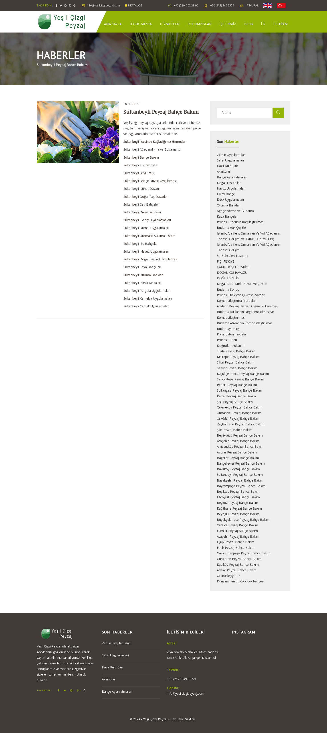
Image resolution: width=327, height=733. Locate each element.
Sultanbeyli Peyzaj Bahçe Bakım (240, 474)
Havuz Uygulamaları (231, 188)
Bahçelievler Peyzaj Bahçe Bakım (241, 463)
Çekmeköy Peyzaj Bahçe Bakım (239, 407)
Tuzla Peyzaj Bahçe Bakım (236, 351)
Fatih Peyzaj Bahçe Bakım (235, 547)
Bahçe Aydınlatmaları (232, 177)
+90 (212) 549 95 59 (181, 679)
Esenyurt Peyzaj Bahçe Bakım (238, 497)
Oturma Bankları (228, 205)
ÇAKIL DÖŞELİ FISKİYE (233, 267)
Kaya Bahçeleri (227, 216)
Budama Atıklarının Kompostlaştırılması (245, 323)
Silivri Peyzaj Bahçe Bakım (235, 362)
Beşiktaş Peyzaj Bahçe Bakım (238, 491)
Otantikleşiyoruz (228, 576)
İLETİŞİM (280, 24)
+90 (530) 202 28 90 (186, 5)
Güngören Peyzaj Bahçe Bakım (239, 559)
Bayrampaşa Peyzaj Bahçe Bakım (241, 486)
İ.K (263, 24)
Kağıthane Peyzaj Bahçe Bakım (239, 508)
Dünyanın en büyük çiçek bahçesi (240, 581)
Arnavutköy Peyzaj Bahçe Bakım (240, 446)
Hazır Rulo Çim (227, 166)
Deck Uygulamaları (230, 199)
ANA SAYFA (112, 24)
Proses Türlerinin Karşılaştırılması (240, 222)
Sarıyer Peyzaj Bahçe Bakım (237, 368)
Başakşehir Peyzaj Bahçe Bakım (240, 480)
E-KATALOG (134, 5)
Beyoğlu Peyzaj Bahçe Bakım (238, 514)
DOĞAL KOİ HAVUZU (232, 272)
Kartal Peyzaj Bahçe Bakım (236, 396)
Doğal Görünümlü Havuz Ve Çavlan (242, 284)
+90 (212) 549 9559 (222, 5)
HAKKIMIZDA (141, 24)
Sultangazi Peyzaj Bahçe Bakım (239, 390)
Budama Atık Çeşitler (232, 227)
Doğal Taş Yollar (229, 183)
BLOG (248, 24)
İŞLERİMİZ (228, 24)
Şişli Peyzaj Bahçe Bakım (235, 402)
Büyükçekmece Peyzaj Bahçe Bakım (243, 519)
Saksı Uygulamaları (230, 160)
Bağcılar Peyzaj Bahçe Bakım (238, 458)
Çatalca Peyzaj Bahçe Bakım (237, 525)
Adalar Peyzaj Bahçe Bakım (236, 570)
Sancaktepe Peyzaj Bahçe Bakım (240, 379)
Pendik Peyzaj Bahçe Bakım (237, 385)
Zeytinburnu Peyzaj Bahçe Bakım (240, 424)
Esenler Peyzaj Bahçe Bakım (237, 531)
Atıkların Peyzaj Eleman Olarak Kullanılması (247, 306)
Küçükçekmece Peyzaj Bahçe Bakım (243, 374)
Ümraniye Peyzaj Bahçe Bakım (239, 413)
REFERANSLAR (199, 24)
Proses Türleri (227, 340)
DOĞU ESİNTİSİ (228, 278)
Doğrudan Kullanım (230, 345)
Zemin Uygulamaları (231, 155)
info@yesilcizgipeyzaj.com (103, 5)
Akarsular (223, 171)
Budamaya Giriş (228, 329)
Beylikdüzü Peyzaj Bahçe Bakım (240, 435)
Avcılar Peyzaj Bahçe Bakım (237, 452)
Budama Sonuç (228, 289)
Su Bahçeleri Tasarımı (232, 255)
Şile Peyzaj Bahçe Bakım (234, 430)
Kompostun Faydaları (232, 334)
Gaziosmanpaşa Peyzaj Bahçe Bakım (243, 553)
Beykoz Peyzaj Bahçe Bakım (237, 502)
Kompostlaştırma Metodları (236, 300)
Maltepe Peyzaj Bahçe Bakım (238, 357)
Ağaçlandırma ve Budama (235, 211)
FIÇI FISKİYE (225, 261)
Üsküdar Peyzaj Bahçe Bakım (238, 418)
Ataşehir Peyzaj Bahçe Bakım (238, 441)
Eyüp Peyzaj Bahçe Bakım (235, 542)
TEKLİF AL (252, 5)
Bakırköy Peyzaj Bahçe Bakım (238, 469)
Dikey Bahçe (226, 194)
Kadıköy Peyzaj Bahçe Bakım (238, 564)
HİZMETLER (169, 24)
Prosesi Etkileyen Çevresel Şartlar (240, 295)
